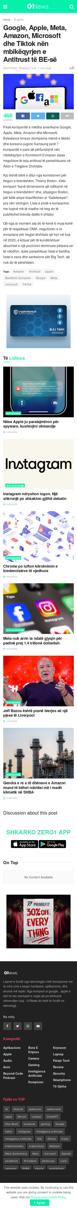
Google (41, 278)
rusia (64, 1160)
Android (18, 1109)
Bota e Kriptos (33, 1049)
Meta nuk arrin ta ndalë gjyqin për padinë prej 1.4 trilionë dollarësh (32, 640)
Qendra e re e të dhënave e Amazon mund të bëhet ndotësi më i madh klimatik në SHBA (34, 788)
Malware (55, 1146)
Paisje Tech (61, 1060)
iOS (39, 1138)
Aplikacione (15, 485)
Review (58, 1067)
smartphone (56, 1168)
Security (59, 1073)
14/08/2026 (11, 432)
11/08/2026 (11, 721)
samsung (10, 1168)
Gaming (34, 1065)
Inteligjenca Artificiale (36, 1073)
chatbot (36, 1116)
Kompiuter (35, 1082)
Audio (7, 1060)
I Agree (39, 1202)
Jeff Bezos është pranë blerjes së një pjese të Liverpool (35, 713)
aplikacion (35, 1109)
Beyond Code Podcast (13, 1075)
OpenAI (66, 1153)
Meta (54, 278)
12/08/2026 (11, 576)
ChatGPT (52, 1116)
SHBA (25, 1168)
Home (6, 19)
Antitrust (34, 271)
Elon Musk (11, 1124)
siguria (39, 1168)
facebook (29, 1124)
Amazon (18, 271)
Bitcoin (22, 1116)
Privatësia (30, 1160)
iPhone (51, 1138)
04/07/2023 (10, 68)
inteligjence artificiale (18, 1138)
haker (8, 1131)
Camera (33, 1058)
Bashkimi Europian (18, 278)
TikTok (27, 284)
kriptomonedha (14, 1146)
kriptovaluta (36, 1146)
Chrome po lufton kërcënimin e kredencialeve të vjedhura (30, 568)
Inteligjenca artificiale (49, 1131)
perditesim (11, 1160)
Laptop (58, 1054)
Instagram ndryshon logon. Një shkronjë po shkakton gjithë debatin (34, 496)
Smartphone (62, 1080)
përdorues (48, 1160)
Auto (6, 1067)
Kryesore (13, 413)
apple (49, 271)
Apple (7, 1054)
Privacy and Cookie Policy (48, 1197)
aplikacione (54, 1109)
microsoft (11, 284)
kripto (65, 1138)
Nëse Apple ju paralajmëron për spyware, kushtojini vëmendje (31, 424)
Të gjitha (19, 19)
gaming (45, 1124)
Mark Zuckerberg (16, 1153)
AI (6, 1109)
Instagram (24, 1131)
